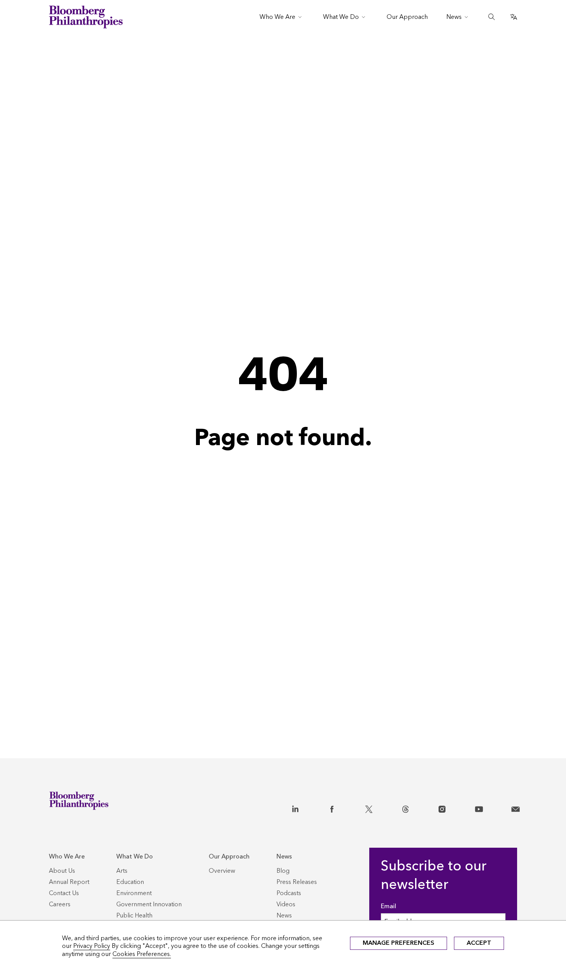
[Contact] (515, 807)
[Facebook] (332, 807)
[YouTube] (479, 807)
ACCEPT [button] (479, 943)
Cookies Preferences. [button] (141, 954)
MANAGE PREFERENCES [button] (398, 943)
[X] (369, 807)
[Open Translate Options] (513, 17)
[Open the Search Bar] (491, 17)
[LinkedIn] (295, 807)
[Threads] (405, 807)
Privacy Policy (91, 946)
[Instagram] (442, 807)
